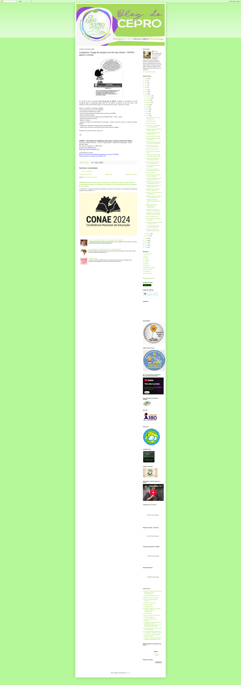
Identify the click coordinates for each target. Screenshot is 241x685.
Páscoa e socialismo (151, 123)
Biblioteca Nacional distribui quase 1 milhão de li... (153, 189)
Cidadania (147, 260)
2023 (146, 78)
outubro (148, 100)
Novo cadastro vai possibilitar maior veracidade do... (153, 126)
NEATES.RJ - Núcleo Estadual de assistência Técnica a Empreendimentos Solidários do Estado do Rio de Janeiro (152, 624)
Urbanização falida (150, 121)
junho (147, 109)
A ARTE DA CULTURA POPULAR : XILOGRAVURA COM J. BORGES (105, 240)
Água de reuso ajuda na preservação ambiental (152, 146)
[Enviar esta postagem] (92, 162)
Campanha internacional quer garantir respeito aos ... (153, 186)
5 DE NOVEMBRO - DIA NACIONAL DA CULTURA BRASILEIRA (104, 249)
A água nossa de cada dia (152, 149)
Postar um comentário (87, 171)
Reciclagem (147, 271)
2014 (146, 91)
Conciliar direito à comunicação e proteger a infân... (154, 223)
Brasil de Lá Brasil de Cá (152, 216)
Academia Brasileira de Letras (152, 595)
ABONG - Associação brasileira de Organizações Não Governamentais (153, 592)
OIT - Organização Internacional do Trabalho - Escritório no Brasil (152, 632)
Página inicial (108, 174)
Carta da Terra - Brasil (150, 603)
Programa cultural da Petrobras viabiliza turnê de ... (154, 129)
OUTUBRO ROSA (92, 258)
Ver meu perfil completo (149, 72)
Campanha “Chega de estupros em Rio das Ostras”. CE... (154, 196)
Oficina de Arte (148, 269)
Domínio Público (148, 604)
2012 (146, 238)
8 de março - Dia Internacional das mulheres (153, 193)
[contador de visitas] (147, 285)
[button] (108, 134)
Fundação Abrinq (148, 606)
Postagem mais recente (86, 174)
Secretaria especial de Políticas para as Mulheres (152, 635)
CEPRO (156, 51)
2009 (146, 245)
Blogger (128, 673)
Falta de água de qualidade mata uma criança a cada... (153, 155)
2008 (146, 247)
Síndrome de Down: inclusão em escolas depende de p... (153, 142)
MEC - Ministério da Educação (152, 615)
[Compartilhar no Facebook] (100, 162)
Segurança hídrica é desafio (153, 136)
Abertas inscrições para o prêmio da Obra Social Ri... (153, 230)
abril (147, 113)
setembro (148, 102)
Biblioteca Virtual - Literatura (151, 597)
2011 (146, 240)
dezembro (148, 96)
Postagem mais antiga (131, 174)
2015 (146, 89)
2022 (146, 80)
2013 (146, 94)
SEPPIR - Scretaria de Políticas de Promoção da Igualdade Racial (153, 638)
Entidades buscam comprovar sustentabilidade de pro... (153, 182)
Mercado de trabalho (149, 267)
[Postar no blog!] (97, 162)
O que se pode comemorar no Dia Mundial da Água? (153, 159)
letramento (147, 265)
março (147, 115)
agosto (148, 104)
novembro (148, 98)
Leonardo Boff (148, 613)
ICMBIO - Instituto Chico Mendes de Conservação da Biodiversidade (152, 610)
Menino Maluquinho (149, 617)
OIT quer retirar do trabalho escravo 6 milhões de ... (153, 226)
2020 (146, 85)
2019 (146, 87)
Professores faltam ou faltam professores (153, 139)
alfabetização (147, 254)
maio (147, 111)
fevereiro (148, 233)
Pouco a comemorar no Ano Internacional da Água (153, 162)
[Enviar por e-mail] (95, 162)
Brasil (145, 256)
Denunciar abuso (148, 278)
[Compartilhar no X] (99, 162)
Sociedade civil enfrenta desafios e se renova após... (153, 210)
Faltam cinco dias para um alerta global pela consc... (153, 169)
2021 (146, 83)
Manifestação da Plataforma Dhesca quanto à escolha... (153, 213)
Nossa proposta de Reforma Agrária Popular (153, 133)
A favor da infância (150, 172)
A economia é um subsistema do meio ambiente (153, 175)
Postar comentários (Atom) (90, 177)
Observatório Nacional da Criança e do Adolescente (153, 629)
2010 (146, 243)
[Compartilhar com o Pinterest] (102, 162)
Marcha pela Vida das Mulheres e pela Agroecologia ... (151, 206)
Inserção (146, 263)
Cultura (146, 262)
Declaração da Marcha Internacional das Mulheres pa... (153, 201)
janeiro (148, 235)
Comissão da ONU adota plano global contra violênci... (154, 179)
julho (147, 107)
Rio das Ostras (148, 273)
